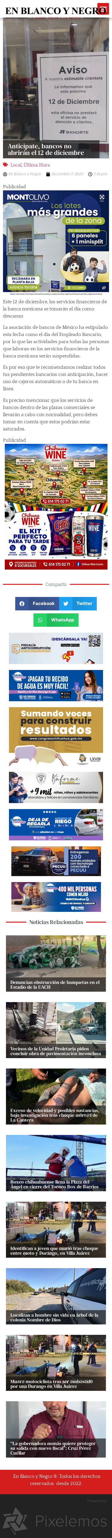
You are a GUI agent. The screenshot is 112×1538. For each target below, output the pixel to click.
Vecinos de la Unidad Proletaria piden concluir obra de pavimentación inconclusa (55, 1051)
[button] (37, 603)
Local (16, 165)
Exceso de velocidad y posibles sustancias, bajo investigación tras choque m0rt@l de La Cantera (54, 1115)
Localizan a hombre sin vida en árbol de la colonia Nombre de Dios (54, 1317)
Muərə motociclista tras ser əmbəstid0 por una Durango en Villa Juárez (51, 1383)
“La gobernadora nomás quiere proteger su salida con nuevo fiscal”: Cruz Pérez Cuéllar (53, 1448)
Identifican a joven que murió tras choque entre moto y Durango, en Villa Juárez (54, 1250)
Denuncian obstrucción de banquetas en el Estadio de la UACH (54, 984)
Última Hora (37, 165)
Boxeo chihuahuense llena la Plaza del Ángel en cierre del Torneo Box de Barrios (54, 1184)
